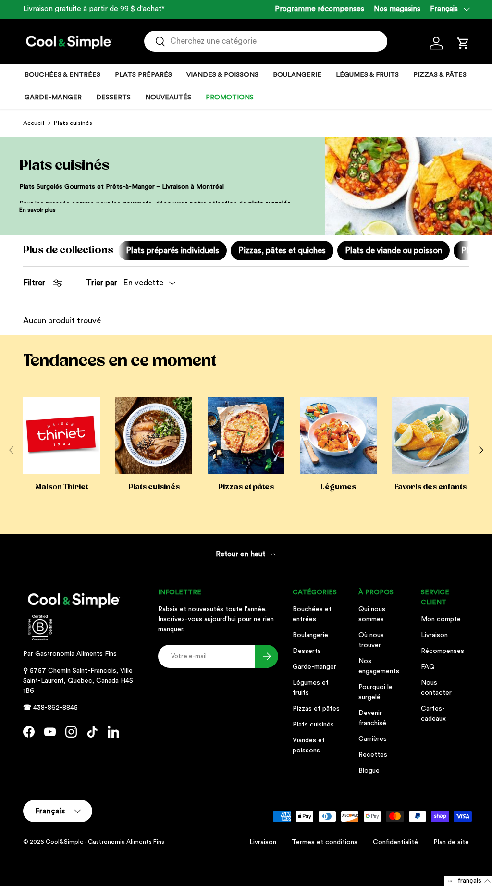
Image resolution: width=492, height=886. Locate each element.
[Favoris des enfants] (430, 435)
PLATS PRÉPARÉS (143, 75)
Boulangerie (310, 635)
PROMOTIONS (230, 97)
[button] (463, 43)
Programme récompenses (319, 8)
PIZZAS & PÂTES (440, 75)
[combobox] (265, 41)
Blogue (369, 770)
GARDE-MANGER (53, 97)
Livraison (434, 635)
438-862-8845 (55, 707)
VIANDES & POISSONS (222, 75)
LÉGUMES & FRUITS (367, 75)
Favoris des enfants (430, 487)
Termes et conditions (324, 842)
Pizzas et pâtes (246, 487)
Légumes (338, 487)
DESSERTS (113, 97)
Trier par (101, 283)
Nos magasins (397, 8)
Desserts (307, 651)
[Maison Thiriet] (61, 435)
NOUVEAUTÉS (168, 97)
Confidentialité (395, 842)
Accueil (33, 123)
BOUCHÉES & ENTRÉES (62, 75)
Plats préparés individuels (172, 250)
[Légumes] (338, 435)
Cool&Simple (65, 842)
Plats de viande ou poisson (393, 250)
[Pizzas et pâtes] (246, 435)
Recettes (372, 754)
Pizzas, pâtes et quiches (282, 250)
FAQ (428, 667)
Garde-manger (314, 667)
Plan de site (451, 842)
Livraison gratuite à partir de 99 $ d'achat (92, 8)
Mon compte (441, 619)
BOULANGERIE (297, 75)
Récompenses (442, 651)
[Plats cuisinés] (153, 435)
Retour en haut (241, 554)
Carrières (372, 739)
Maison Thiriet (61, 487)
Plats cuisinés (73, 123)
